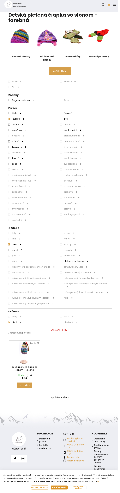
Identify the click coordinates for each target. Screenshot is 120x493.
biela (16, 113)
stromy (70, 244)
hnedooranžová (74, 141)
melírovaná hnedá (75, 175)
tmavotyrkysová (74, 186)
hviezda (70, 250)
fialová (17, 158)
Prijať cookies (59, 487)
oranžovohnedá (74, 135)
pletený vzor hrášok (76, 261)
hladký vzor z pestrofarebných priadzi (33, 266)
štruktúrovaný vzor (75, 266)
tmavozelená (73, 152)
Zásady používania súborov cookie (101, 469)
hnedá (69, 124)
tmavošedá (20, 208)
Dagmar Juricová (23, 100)
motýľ (69, 238)
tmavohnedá (73, 147)
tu (98, 481)
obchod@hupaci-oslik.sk (75, 440)
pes (16, 255)
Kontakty (43, 445)
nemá (17, 250)
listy (16, 233)
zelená (17, 124)
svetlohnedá (72, 158)
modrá (18, 118)
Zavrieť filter (60, 70)
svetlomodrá (72, 130)
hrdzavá (70, 203)
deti (16, 322)
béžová (18, 135)
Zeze (68, 100)
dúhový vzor (20, 272)
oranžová (18, 130)
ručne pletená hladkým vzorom (30, 292)
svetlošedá (71, 197)
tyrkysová (19, 147)
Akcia (16, 81)
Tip (15, 87)
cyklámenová (21, 214)
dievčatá (70, 322)
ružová (17, 141)
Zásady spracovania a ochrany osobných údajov (101, 457)
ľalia (68, 297)
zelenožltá (19, 191)
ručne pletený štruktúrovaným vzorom (86, 292)
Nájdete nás (45, 448)
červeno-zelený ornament (79, 272)
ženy (16, 316)
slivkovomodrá (21, 197)
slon (16, 244)
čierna (17, 169)
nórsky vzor (72, 255)
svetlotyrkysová (74, 214)
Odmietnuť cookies (39, 487)
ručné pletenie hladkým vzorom (30, 283)
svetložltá (19, 220)
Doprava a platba (44, 440)
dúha (17, 261)
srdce (69, 233)
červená (70, 113)
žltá (67, 118)
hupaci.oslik (73, 457)
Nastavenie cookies (78, 487)
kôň (16, 238)
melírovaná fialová (24, 175)
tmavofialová (21, 186)
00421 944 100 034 (75, 446)
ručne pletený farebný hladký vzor (83, 278)
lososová (18, 152)
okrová (69, 208)
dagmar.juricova (75, 460)
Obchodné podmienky (99, 440)
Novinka (70, 81)
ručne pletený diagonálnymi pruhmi (32, 303)
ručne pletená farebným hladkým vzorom (85, 285)
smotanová (20, 203)
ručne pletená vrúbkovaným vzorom (33, 297)
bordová (70, 180)
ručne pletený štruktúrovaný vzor (31, 278)
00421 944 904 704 (75, 452)
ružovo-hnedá (73, 169)
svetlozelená (72, 163)
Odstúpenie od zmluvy (101, 446)
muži (68, 316)
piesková (70, 191)
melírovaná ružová (24, 180)
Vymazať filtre (59, 329)
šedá (16, 163)
